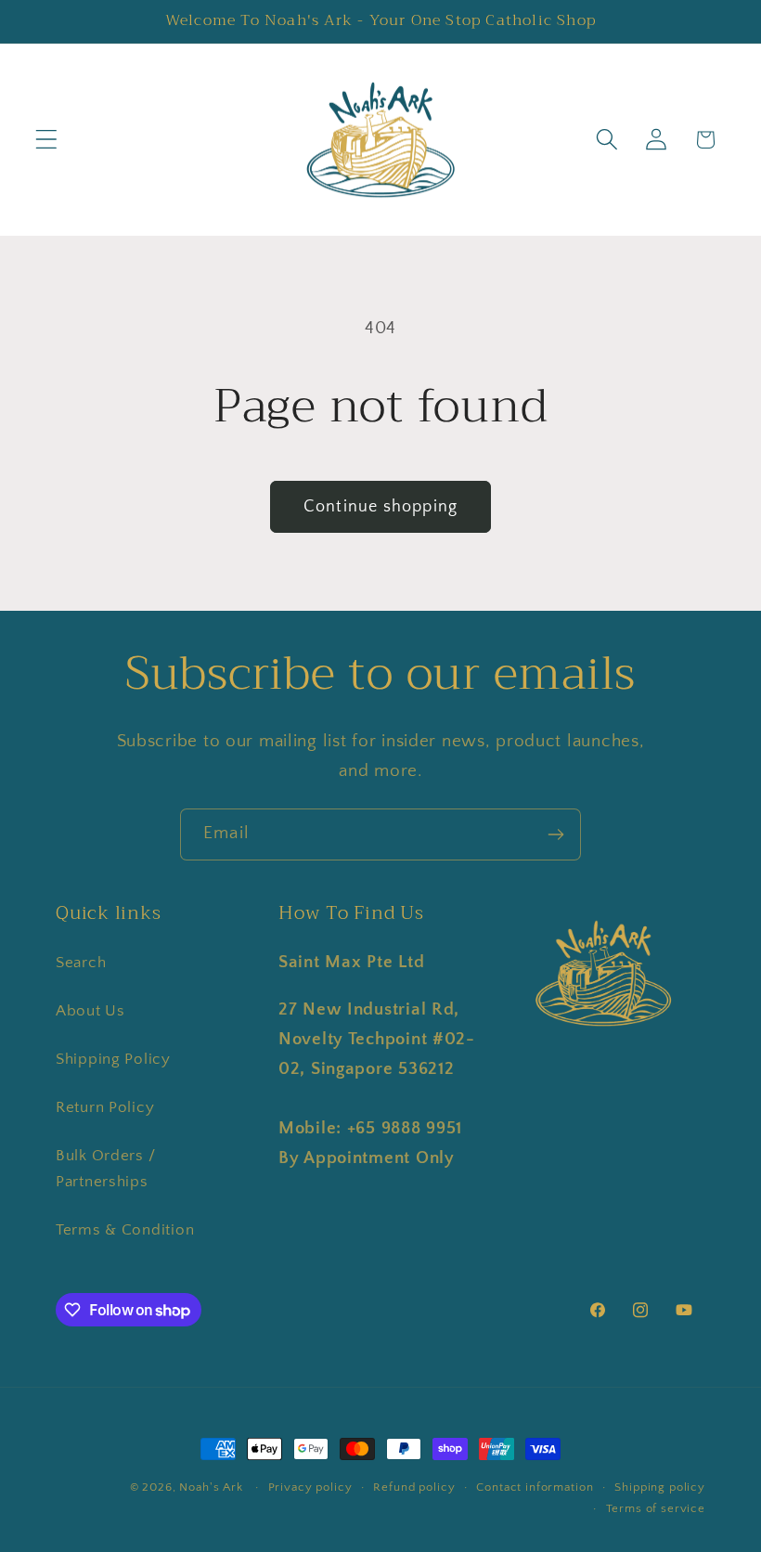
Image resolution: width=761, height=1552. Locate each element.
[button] (46, 139)
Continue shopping (380, 507)
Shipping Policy (113, 1059)
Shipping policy (659, 1487)
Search (81, 962)
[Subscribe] (555, 834)
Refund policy (414, 1487)
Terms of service (655, 1508)
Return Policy (105, 1107)
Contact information (534, 1487)
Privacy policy (310, 1487)
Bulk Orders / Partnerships (105, 1168)
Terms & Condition (125, 1230)
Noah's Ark (210, 1487)
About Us (90, 1010)
